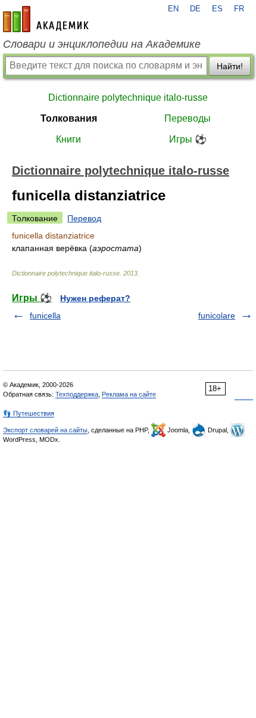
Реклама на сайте (129, 394)
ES (217, 9)
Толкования (68, 118)
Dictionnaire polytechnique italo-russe (128, 97)
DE (195, 9)
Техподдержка (76, 394)
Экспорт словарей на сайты (45, 430)
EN (173, 9)
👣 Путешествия (28, 413)
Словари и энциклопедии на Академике (102, 44)
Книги (68, 139)
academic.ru (46, 19)
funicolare (216, 315)
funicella (45, 315)
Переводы (187, 118)
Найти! (230, 66)
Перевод (84, 218)
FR (239, 9)
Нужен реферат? (95, 298)
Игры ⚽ (188, 139)
